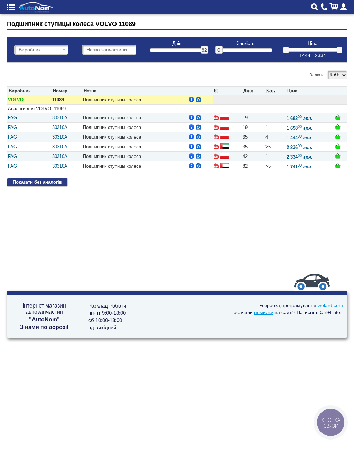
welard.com (330, 305)
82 (204, 50)
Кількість (244, 43)
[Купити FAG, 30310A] (338, 117)
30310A (59, 117)
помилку (263, 312)
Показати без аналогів (37, 182)
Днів (176, 43)
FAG (12, 117)
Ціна (313, 43)
